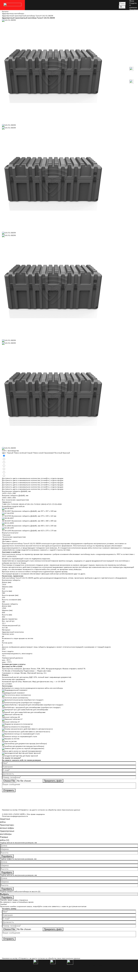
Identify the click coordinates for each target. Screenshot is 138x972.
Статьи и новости (133, 15)
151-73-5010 (35, 504)
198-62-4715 (46, 504)
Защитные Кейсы (133, 28)
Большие (133, 37)
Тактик (132, 53)
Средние (133, 35)
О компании (133, 6)
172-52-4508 (56, 504)
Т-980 (4, 504)
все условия (7, 684)
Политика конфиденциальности (15, 816)
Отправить (8, 790)
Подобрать (6, 856)
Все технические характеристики (15, 500)
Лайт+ (131, 50)
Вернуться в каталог (10, 533)
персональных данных (71, 810)
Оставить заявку (96, 966)
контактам (82, 906)
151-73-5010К (12, 504)
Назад (131, 66)
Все (130, 31)
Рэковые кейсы (132, 45)
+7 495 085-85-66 (133, 90)
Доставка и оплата (133, 19)
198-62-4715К (24, 504)
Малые (132, 33)
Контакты (133, 22)
